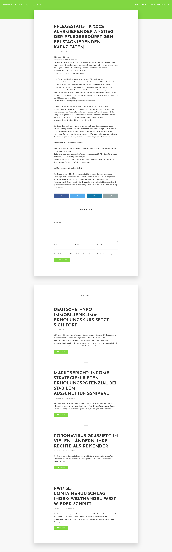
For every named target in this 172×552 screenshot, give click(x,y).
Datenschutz (161, 4)
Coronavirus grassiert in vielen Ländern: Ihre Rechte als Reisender (86, 441)
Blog (136, 4)
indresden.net (9, 5)
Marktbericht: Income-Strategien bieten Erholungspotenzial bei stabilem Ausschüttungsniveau (85, 383)
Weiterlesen (61, 351)
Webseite (99, 244)
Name (56, 244)
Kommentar (57, 222)
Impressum (152, 4)
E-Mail (77, 244)
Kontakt (143, 4)
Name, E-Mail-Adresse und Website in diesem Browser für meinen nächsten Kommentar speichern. (85, 254)
